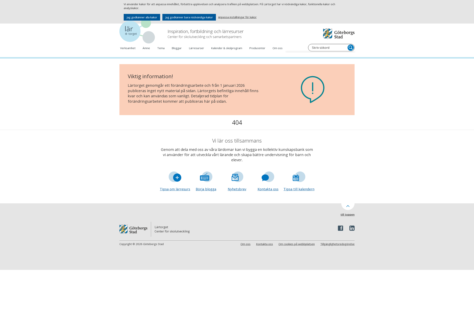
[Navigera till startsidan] (137, 31)
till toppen (348, 214)
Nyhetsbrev (237, 189)
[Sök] (351, 47)
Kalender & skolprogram (226, 48)
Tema (161, 48)
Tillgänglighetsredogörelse (337, 244)
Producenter (257, 48)
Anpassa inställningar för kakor (237, 17)
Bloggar (177, 48)
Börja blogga (206, 189)
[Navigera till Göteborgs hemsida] (339, 33)
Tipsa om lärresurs (175, 189)
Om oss (278, 48)
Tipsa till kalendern (298, 189)
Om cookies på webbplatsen (296, 244)
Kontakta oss (268, 189)
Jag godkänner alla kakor (142, 17)
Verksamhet (128, 48)
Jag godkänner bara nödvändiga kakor (189, 17)
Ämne (146, 48)
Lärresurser (196, 48)
